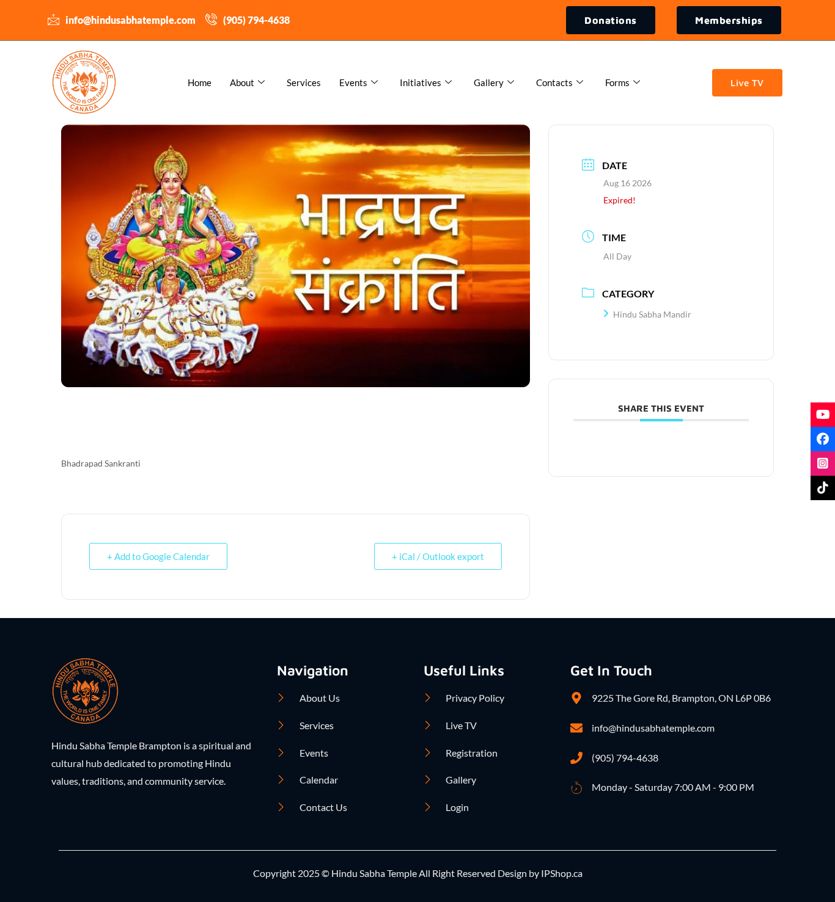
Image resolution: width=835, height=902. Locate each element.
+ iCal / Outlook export (438, 556)
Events (353, 82)
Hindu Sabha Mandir (652, 314)
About (242, 82)
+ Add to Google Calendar (158, 556)
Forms (617, 82)
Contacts (554, 82)
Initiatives (420, 82)
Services (304, 82)
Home (200, 82)
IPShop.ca (561, 873)
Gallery (489, 82)
